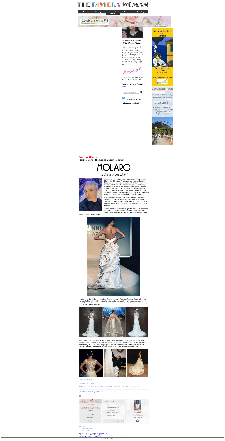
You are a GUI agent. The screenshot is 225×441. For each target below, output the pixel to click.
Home (85, 12)
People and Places (102, 433)
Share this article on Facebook (90, 436)
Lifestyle (98, 12)
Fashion (107, 435)
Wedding (96, 435)
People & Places (113, 12)
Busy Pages (141, 12)
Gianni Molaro (90, 435)
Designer (101, 435)
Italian (111, 435)
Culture (127, 12)
